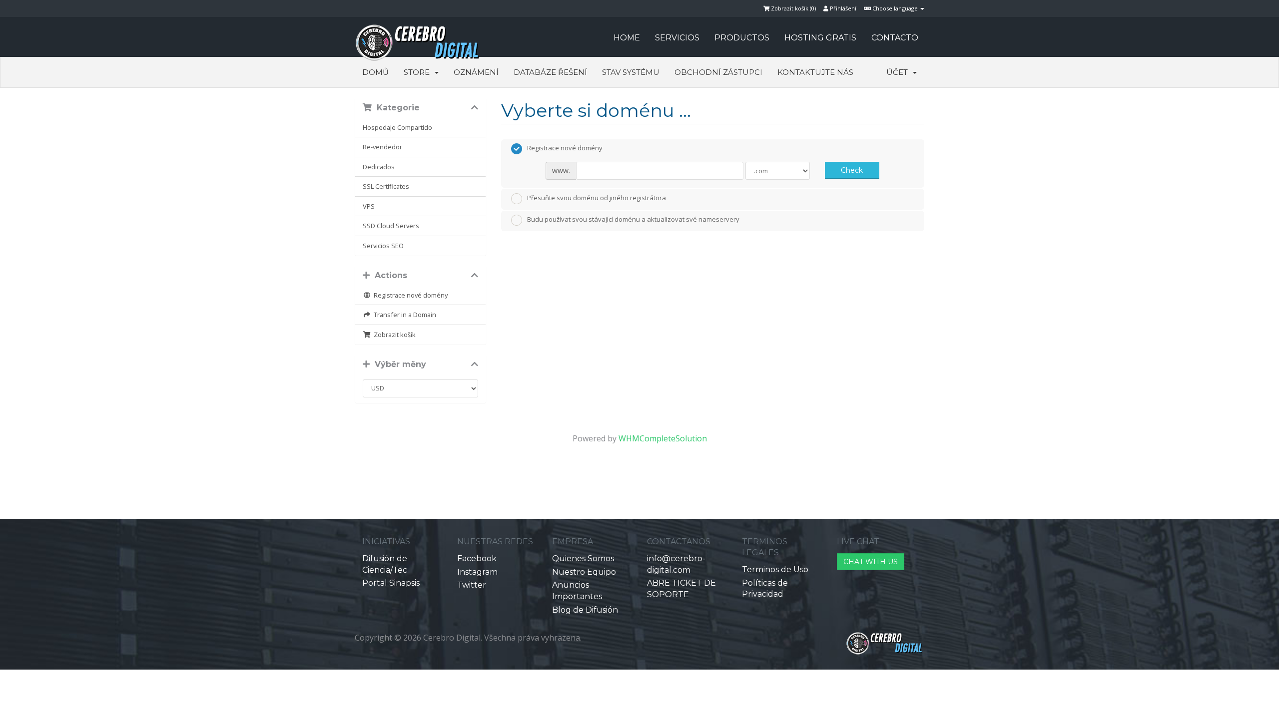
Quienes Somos (583, 558)
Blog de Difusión (585, 610)
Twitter (471, 585)
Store (419, 72)
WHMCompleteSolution (663, 438)
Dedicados (379, 166)
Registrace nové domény (409, 295)
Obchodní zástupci (718, 72)
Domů (375, 72)
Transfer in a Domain (403, 314)
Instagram (477, 572)
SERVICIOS (677, 37)
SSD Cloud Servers (391, 225)
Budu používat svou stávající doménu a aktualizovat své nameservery (633, 219)
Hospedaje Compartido (397, 127)
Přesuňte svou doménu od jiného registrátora (596, 197)
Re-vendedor (382, 146)
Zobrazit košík (393, 334)
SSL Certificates (386, 186)
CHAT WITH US (870, 561)
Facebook (477, 558)
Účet (899, 72)
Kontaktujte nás (815, 72)
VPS (369, 206)
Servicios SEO (383, 245)
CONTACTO (894, 37)
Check (852, 170)
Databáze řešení (550, 72)
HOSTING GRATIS (820, 37)
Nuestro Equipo (584, 572)
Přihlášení (842, 8)
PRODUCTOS (741, 37)
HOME (627, 37)
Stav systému (630, 72)
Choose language (895, 8)
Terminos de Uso (775, 569)
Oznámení (476, 72)
